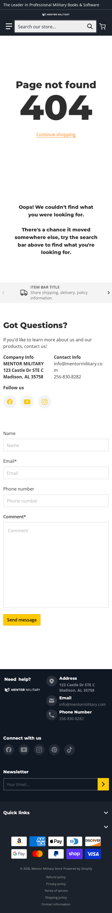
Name (9, 433)
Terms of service (56, 891)
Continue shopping (56, 134)
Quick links (16, 812)
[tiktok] (69, 749)
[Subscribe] (103, 784)
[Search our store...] (90, 26)
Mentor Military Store (47, 868)
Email (10, 461)
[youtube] (23, 749)
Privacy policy (56, 884)
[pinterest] (54, 749)
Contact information (56, 904)
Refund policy (56, 877)
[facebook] (8, 749)
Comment (14, 517)
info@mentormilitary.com (82, 704)
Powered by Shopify (77, 868)
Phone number (18, 489)
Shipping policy (56, 897)
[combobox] (55, 26)
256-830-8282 (71, 718)
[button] (9, 26)
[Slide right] (108, 292)
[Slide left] (3, 292)
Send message (22, 620)
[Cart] (103, 26)
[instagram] (39, 749)
